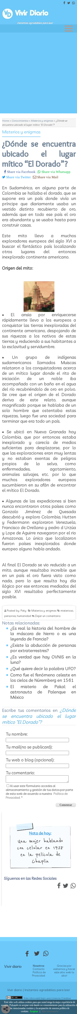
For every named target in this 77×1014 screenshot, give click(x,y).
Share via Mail (47, 177)
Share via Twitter (18, 177)
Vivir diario (13, 966)
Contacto (39, 969)
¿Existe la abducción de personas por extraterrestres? (43, 648)
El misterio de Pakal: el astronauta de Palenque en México (43, 692)
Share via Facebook (21, 171)
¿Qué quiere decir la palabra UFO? (43, 668)
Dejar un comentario (48, 616)
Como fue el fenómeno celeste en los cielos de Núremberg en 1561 (43, 677)
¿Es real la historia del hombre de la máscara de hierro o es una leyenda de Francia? (43, 633)
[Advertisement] (38, 73)
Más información (50, 1011)
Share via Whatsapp (55, 171)
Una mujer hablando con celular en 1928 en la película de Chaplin (40, 851)
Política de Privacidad (39, 974)
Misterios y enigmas (21, 131)
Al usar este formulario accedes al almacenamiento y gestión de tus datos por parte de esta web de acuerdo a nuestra (39, 791)
